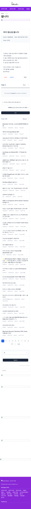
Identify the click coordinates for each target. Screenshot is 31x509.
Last (19, 344)
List (15, 112)
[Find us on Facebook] (1, 505)
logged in (13, 93)
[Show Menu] (2, 3)
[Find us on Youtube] (5, 505)
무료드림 (22, 495)
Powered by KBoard (24, 365)
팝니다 (6, 13)
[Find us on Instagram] (3, 505)
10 (12, 344)
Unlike (12, 77)
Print (25, 77)
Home (2, 13)
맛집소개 (3, 493)
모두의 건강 (21, 9)
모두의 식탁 (12, 9)
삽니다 (2, 497)
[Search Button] (29, 3)
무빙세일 (16, 495)
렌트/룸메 (10, 495)
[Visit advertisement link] (15, 22)
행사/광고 (9, 493)
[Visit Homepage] (15, 3)
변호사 (2, 492)
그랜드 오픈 (15, 492)
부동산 (28, 9)
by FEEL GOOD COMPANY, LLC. (11, 484)
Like (5, 77)
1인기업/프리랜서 (24, 492)
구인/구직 (3, 495)
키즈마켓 (16, 493)
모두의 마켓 (4, 9)
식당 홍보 (8, 492)
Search (15, 360)
